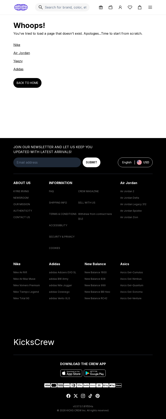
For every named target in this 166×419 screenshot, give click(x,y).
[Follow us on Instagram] (83, 396)
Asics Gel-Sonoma (131, 291)
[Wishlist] (130, 7)
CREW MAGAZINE (88, 191)
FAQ (51, 191)
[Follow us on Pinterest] (98, 396)
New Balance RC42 (96, 298)
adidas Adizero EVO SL (62, 272)
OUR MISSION (21, 204)
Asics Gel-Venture (131, 298)
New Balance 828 (95, 278)
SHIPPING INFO (58, 202)
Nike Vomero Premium (26, 285)
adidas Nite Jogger (60, 285)
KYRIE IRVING (21, 191)
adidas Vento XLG (59, 298)
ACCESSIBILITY (58, 225)
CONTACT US (21, 217)
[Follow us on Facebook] (68, 396)
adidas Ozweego (59, 291)
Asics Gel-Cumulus (131, 272)
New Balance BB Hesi (97, 291)
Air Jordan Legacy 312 (133, 204)
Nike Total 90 (21, 298)
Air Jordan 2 (127, 191)
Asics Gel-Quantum (131, 285)
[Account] (120, 7)
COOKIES (54, 248)
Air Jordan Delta (129, 197)
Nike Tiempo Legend (26, 291)
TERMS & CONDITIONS (63, 213)
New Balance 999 (95, 285)
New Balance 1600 (96, 272)
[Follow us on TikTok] (90, 396)
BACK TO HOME (27, 83)
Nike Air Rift (20, 272)
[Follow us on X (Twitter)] (76, 396)
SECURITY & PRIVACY (61, 236)
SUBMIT (91, 162)
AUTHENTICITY (22, 210)
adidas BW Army (58, 278)
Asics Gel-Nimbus (131, 278)
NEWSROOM (21, 197)
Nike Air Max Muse (24, 278)
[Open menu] (150, 7)
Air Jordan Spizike (131, 210)
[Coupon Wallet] (110, 7)
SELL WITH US (86, 202)
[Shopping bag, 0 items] (140, 7)
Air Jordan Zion (129, 217)
